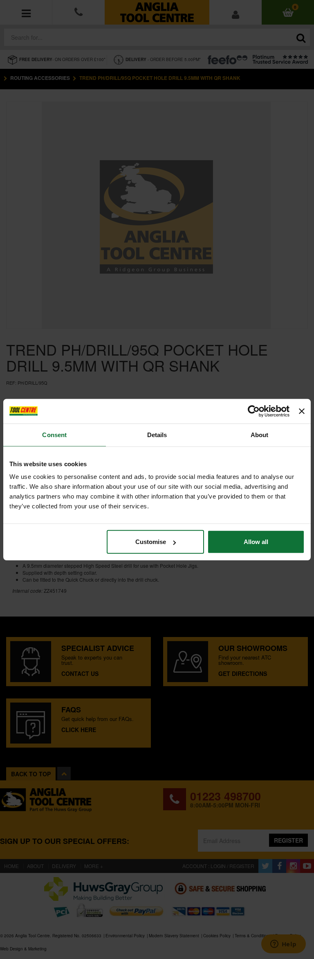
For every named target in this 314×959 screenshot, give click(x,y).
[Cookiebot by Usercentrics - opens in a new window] (253, 411)
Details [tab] (157, 434)
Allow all (256, 541)
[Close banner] (302, 411)
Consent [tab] (54, 434)
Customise (150, 541)
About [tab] (260, 434)
